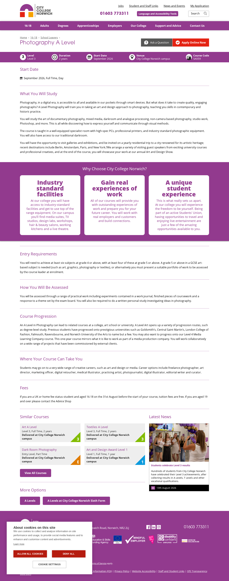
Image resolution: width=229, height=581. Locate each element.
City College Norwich (36, 10)
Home (23, 37)
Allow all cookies (30, 554)
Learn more (18, 544)
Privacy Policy (121, 571)
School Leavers (49, 37)
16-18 (33, 37)
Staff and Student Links (171, 571)
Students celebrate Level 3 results (170, 465)
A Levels (30, 501)
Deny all (69, 554)
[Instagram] (159, 527)
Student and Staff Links (143, 6)
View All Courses (35, 473)
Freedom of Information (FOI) (95, 571)
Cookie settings (49, 564)
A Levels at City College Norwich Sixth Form (76, 501)
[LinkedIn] (154, 527)
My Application (199, 6)
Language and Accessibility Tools (158, 13)
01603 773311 (114, 14)
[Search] (205, 14)
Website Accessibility (144, 571)
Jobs (121, 6)
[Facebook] (148, 527)
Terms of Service (98, 563)
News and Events (174, 6)
